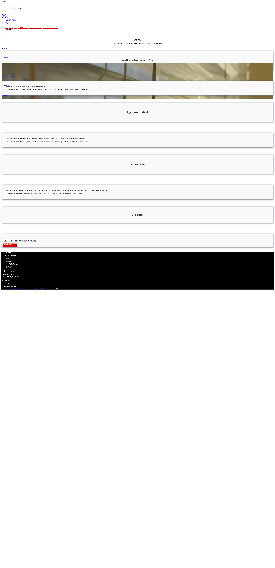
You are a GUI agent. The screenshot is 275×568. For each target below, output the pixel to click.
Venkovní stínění (10, 67)
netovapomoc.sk (9, 28)
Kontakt (5, 95)
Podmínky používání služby (49, 289)
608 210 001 (19, 27)
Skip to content (4, 1)
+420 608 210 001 (9, 283)
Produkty (5, 57)
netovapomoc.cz (9, 289)
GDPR (15, 289)
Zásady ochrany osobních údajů (33, 289)
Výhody (5, 48)
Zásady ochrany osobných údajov (33, 28)
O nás (4, 39)
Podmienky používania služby (50, 28)
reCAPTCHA (21, 289)
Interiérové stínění (10, 76)
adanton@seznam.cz (10, 286)
